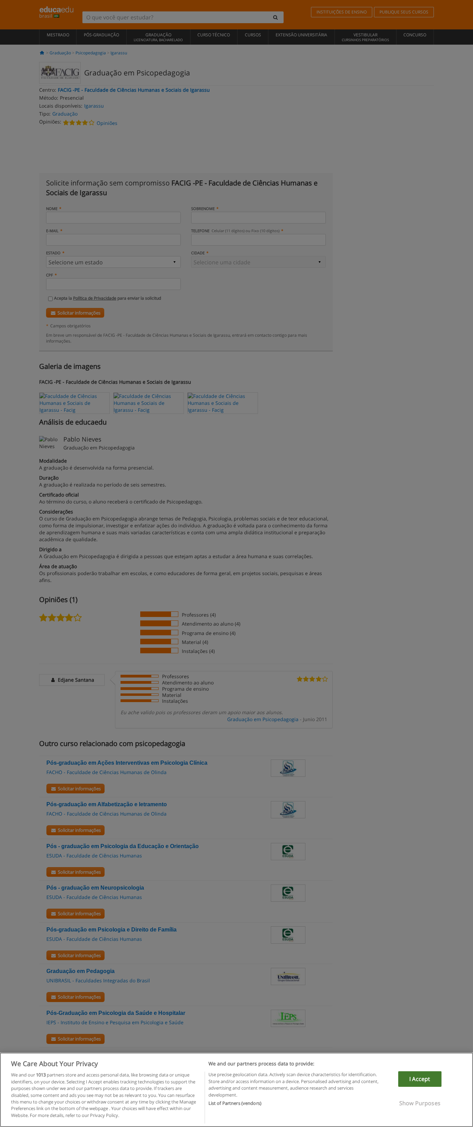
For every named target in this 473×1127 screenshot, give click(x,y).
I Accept (419, 1079)
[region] (236, 1090)
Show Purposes (419, 1103)
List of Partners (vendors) (234, 1103)
